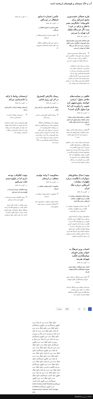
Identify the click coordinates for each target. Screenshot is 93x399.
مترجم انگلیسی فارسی (51, 367)
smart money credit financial (42, 384)
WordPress (78, 396)
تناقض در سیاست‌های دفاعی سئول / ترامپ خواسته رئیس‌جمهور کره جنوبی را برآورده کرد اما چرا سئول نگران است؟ (78, 102)
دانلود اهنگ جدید (50, 322)
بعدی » (59, 309)
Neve (90, 396)
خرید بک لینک (40, 322)
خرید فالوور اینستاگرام (39, 325)
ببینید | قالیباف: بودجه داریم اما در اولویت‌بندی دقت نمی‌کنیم (16, 178)
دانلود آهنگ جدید (52, 328)
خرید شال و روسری (53, 334)
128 (67, 309)
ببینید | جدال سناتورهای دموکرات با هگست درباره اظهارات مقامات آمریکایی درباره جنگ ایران (77, 181)
